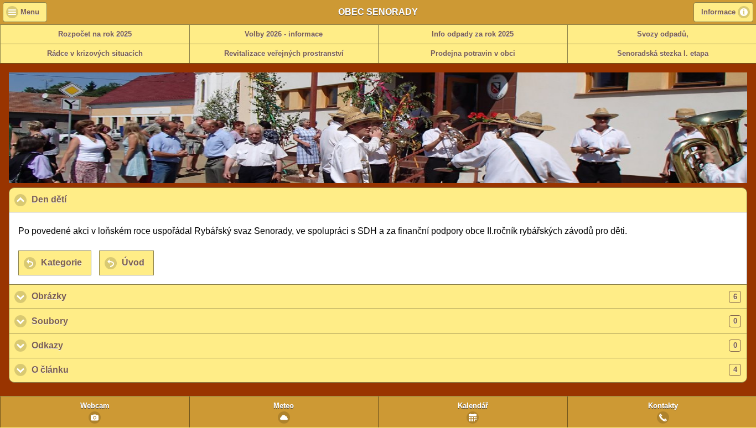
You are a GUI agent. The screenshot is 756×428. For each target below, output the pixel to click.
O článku (384, 369)
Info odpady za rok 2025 (473, 34)
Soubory (384, 321)
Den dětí (102, 199)
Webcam (95, 406)
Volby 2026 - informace (284, 34)
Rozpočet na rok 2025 (95, 34)
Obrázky (384, 296)
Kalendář (473, 406)
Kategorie (61, 262)
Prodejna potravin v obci (473, 54)
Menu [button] (29, 12)
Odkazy (384, 345)
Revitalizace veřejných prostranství (284, 54)
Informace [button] (718, 12)
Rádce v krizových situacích (95, 54)
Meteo (283, 406)
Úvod (133, 262)
